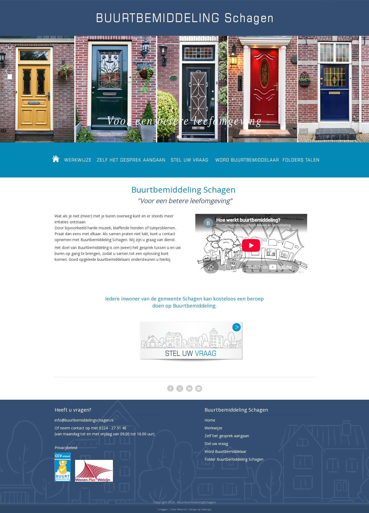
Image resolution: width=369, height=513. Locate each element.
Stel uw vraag (216, 443)
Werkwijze (213, 427)
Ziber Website (178, 509)
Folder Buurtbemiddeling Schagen (233, 459)
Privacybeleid (66, 447)
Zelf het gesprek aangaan (226, 435)
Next (362, 71)
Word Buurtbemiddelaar (225, 451)
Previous (7, 71)
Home (209, 420)
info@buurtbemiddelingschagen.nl (84, 420)
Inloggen (163, 509)
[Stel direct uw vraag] (191, 364)
